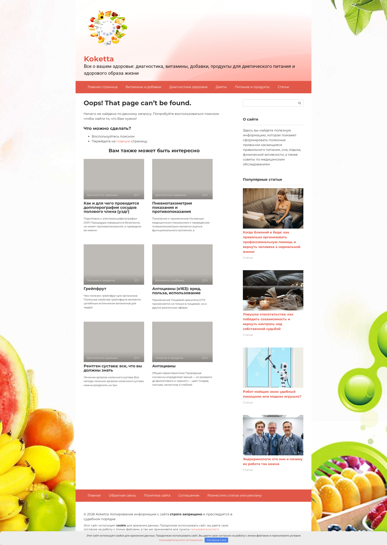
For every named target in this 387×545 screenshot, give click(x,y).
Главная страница (103, 87)
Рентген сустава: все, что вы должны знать (113, 368)
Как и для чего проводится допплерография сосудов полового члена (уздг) (111, 207)
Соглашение (188, 495)
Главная (94, 495)
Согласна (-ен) (216, 540)
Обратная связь (122, 495)
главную (123, 141)
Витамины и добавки (143, 87)
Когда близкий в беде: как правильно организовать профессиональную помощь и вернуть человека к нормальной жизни (271, 242)
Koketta (99, 58)
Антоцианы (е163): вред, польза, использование (176, 290)
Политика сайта (157, 495)
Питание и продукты (252, 87)
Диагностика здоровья (188, 87)
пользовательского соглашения (180, 540)
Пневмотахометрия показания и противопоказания (172, 207)
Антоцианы (164, 366)
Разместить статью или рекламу (234, 495)
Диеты (221, 87)
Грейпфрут (95, 288)
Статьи (283, 87)
